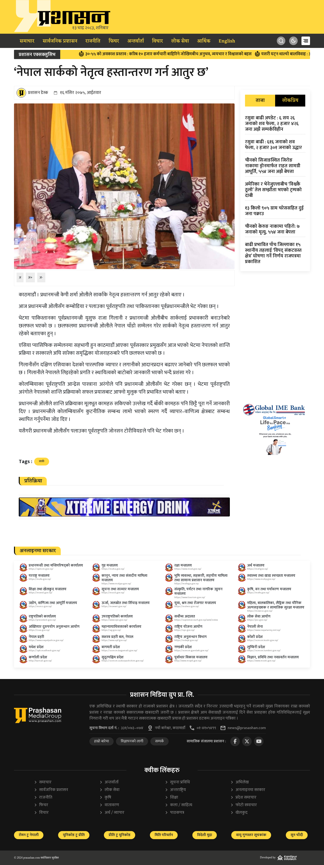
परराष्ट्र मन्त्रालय (39, 575)
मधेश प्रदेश (36, 647)
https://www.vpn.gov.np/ (114, 620)
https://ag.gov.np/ (111, 630)
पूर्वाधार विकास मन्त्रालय (191, 657)
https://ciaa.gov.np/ (39, 630)
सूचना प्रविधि (177, 782)
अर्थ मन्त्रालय (255, 565)
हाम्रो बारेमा (101, 741)
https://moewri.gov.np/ (114, 606)
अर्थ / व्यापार (111, 812)
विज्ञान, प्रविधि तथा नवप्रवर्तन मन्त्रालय (273, 657)
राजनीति (92, 41)
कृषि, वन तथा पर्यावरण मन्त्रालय (269, 589)
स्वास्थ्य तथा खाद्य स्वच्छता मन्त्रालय (271, 575)
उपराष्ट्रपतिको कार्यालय (117, 616)
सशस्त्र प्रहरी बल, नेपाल (117, 637)
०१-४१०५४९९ (206, 728)
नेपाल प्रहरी (36, 637)
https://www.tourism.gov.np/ (189, 597)
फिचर (114, 41)
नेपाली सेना (255, 626)
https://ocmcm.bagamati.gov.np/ (119, 650)
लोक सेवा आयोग (258, 616)
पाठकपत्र (174, 812)
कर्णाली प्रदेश (38, 657)
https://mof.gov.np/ (257, 569)
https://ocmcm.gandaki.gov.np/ (191, 650)
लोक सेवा (180, 41)
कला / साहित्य (178, 805)
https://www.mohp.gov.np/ (261, 579)
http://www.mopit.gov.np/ (188, 661)
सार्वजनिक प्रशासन (60, 41)
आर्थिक (203, 41)
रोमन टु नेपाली (29, 835)
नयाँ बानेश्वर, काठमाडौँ (170, 728)
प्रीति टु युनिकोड (119, 835)
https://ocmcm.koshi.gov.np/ (262, 640)
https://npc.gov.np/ (184, 630)
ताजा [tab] (260, 100)
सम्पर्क (159, 741)
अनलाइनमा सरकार (247, 790)
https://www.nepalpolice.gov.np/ (46, 640)
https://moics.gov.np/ (40, 606)
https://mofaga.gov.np (186, 584)
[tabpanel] (275, 190)
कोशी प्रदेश (255, 637)
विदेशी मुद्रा (204, 835)
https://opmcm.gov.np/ (41, 569)
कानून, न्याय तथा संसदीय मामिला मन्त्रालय (124, 577)
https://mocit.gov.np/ (113, 593)
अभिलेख (239, 782)
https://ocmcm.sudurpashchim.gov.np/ (123, 661)
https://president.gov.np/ (42, 620)
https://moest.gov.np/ (40, 593)
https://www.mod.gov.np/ (187, 569)
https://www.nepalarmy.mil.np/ (264, 630)
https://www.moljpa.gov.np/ (116, 584)
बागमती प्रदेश (111, 647)
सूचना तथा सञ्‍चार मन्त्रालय (120, 589)
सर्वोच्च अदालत (184, 616)
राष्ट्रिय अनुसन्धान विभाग (190, 637)
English (227, 41)
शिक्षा (171, 797)
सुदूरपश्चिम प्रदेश (113, 657)
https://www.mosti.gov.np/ (261, 661)
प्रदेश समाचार (243, 797)
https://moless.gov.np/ (186, 606)
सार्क (41, 461)
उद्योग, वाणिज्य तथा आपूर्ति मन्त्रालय (53, 603)
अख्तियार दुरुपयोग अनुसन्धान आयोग (54, 626)
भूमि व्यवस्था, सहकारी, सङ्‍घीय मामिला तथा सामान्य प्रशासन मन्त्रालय (200, 577)
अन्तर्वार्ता (135, 41)
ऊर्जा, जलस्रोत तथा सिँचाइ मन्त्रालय (126, 603)
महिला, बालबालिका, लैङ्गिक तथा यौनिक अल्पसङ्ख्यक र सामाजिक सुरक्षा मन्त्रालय (275, 605)
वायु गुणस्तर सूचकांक (251, 835)
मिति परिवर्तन (164, 835)
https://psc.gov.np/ (257, 620)
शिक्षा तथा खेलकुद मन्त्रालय (47, 589)
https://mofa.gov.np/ (40, 579)
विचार (157, 41)
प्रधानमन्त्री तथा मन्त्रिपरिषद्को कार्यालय (56, 565)
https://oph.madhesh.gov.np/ (44, 650)
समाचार (27, 41)
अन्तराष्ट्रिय (175, 790)
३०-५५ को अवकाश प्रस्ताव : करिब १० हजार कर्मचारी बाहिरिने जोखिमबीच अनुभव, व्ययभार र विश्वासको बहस (133, 54)
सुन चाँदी (297, 835)
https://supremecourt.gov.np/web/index (196, 620)
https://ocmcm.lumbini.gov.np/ (264, 650)
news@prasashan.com (247, 728)
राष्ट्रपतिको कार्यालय (42, 616)
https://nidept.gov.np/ (186, 640)
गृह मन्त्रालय (110, 565)
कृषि (105, 797)
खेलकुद (239, 812)
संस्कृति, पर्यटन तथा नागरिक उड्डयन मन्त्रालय (198, 591)
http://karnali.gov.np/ (40, 661)
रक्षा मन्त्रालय (183, 565)
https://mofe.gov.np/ (258, 593)
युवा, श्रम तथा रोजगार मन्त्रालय (195, 603)
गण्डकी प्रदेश (183, 647)
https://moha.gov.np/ (113, 569)
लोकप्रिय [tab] (290, 100)
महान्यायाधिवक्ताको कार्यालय (121, 626)
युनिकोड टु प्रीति (74, 835)
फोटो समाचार (243, 805)
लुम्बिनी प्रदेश (256, 647)
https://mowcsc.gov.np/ (260, 611)
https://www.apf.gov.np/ (114, 640)
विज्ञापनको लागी (132, 741)
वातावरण (109, 805)
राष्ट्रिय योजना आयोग (188, 626)
